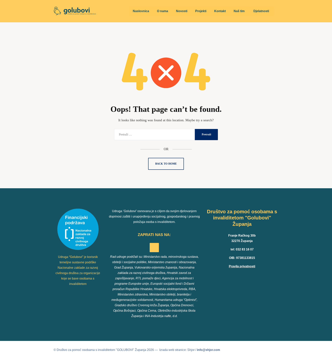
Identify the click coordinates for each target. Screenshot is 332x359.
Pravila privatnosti (242, 266)
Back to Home (166, 163)
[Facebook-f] (154, 247)
